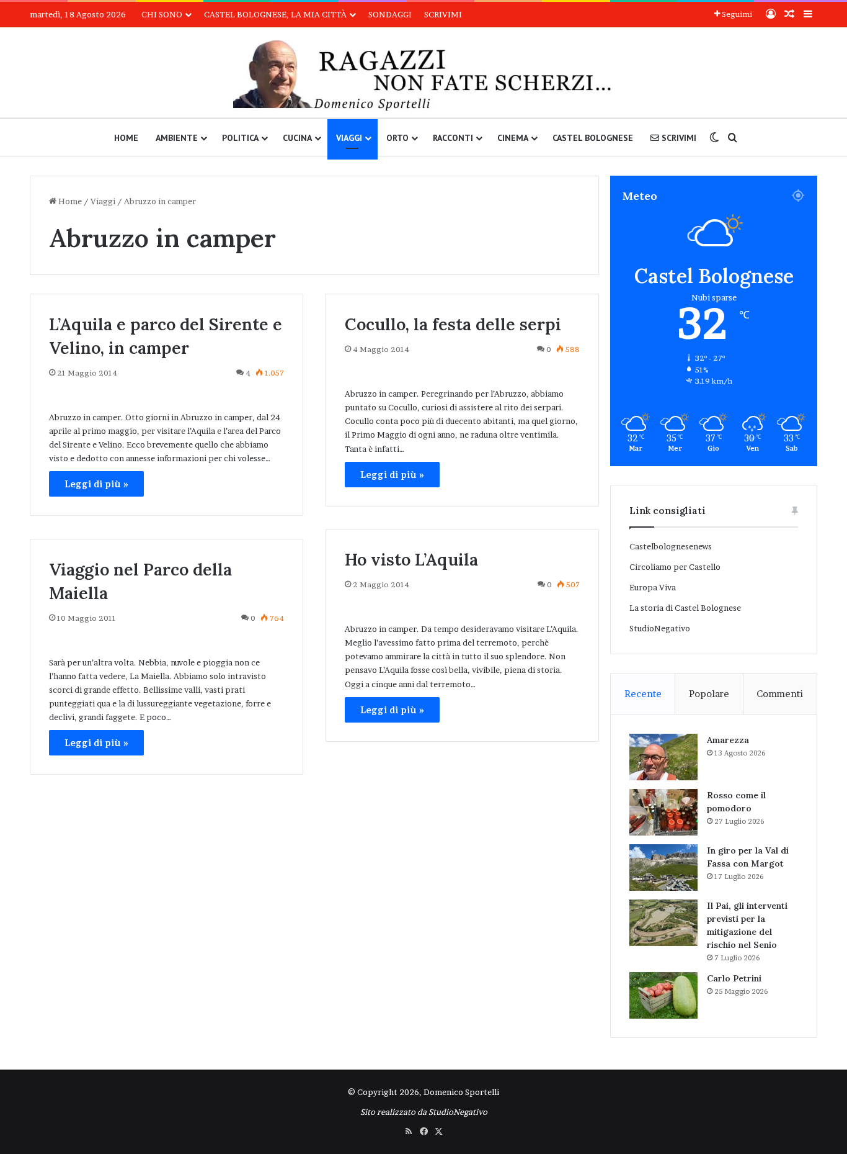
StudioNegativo (659, 628)
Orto (397, 137)
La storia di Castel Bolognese (685, 608)
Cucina (297, 137)
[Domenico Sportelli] (423, 75)
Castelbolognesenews (670, 546)
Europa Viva (652, 587)
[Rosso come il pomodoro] (663, 812)
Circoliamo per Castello (675, 567)
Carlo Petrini (734, 978)
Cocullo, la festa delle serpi (453, 324)
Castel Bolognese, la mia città (275, 14)
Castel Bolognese (592, 137)
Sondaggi (390, 14)
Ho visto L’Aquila (411, 559)
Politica (240, 137)
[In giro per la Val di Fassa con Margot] (663, 867)
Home (126, 137)
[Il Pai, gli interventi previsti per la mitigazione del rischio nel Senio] (663, 922)
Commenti (779, 694)
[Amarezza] (663, 757)
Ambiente (177, 137)
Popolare (709, 694)
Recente (643, 694)
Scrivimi (443, 14)
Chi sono (161, 14)
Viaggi (349, 137)
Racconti (453, 137)
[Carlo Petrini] (663, 995)
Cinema (512, 137)
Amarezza (728, 740)
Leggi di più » (96, 484)
